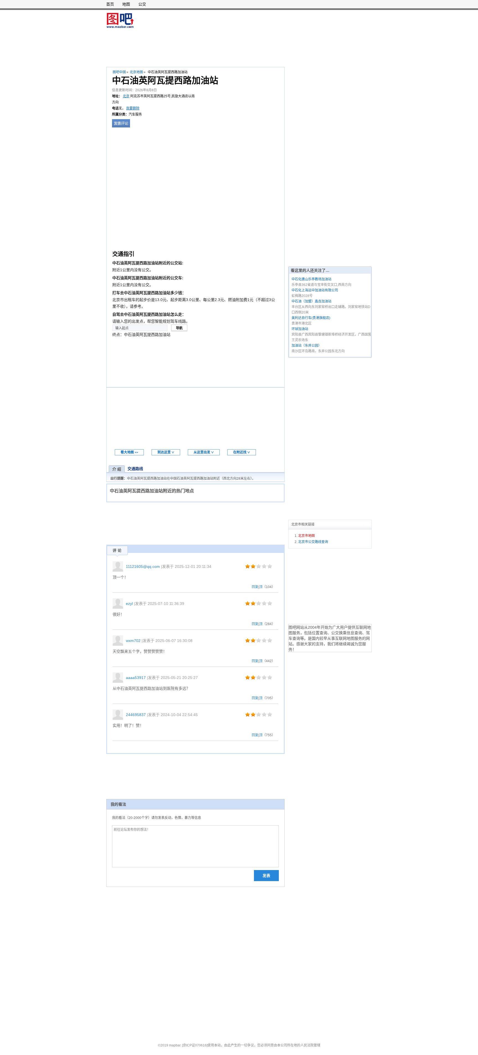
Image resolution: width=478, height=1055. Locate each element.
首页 (110, 4)
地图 (126, 4)
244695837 (136, 714)
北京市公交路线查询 (313, 542)
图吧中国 (119, 72)
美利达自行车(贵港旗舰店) (311, 318)
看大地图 (129, 452)
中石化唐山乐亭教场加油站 (311, 279)
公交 (142, 4)
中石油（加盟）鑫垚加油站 (311, 301)
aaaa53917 (136, 677)
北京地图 (136, 72)
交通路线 (135, 468)
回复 (255, 587)
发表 (266, 875)
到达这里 (165, 452)
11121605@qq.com (143, 566)
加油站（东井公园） (306, 346)
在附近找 (241, 452)
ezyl (129, 603)
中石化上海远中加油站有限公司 (315, 290)
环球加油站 (300, 329)
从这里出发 (204, 452)
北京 (126, 96)
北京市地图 (306, 536)
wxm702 (133, 640)
